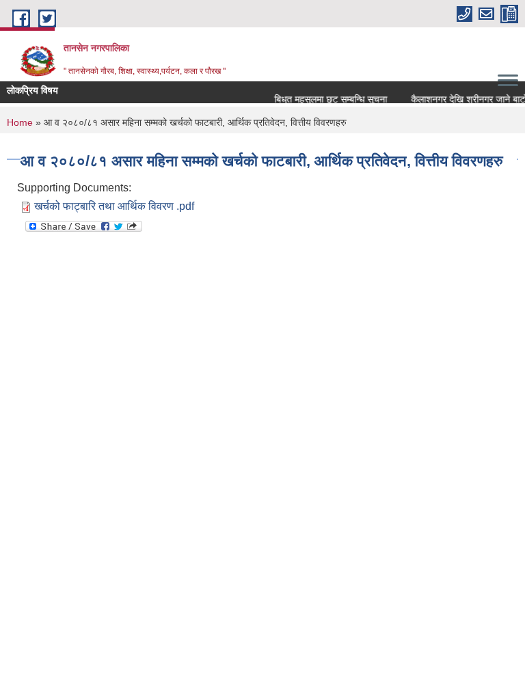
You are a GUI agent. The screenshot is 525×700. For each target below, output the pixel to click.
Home (20, 122)
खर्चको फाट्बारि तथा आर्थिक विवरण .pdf (114, 206)
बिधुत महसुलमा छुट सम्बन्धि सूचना (327, 99)
